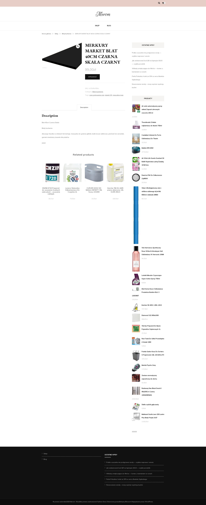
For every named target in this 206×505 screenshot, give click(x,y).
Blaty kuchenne (97, 92)
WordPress (149, 502)
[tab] (84, 107)
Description (84, 107)
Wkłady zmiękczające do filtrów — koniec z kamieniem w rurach (129, 474)
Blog (109, 26)
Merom (103, 14)
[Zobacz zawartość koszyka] (163, 3)
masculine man (118, 95)
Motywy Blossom (125, 502)
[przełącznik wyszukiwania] (159, 3)
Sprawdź (92, 77)
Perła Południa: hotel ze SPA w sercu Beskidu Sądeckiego (126, 479)
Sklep (97, 26)
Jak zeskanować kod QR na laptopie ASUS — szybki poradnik (128, 468)
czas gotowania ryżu (96, 95)
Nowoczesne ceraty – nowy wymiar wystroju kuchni (124, 485)
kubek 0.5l (108, 95)
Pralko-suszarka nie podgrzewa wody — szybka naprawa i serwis (130, 462)
